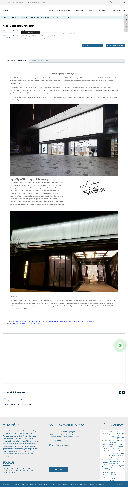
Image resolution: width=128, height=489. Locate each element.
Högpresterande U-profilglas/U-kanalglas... (18, 404)
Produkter (63, 10)
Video (90, 10)
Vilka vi (11, 425)
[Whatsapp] (120, 345)
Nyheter (78, 10)
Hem (51, 10)
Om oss (101, 10)
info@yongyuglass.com (37, 2)
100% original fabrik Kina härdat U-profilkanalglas (27, 323)
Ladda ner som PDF (116, 46)
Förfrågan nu (58, 469)
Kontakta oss (118, 10)
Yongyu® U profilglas (31, 18)
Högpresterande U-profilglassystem (58, 18)
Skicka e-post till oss (93, 46)
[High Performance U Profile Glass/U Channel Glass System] (19, 400)
